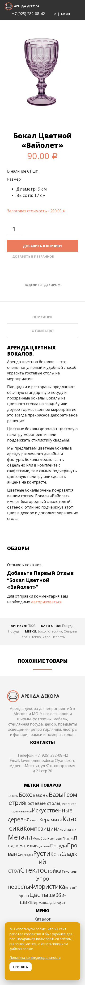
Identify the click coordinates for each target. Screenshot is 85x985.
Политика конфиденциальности (35, 957)
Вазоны (41, 795)
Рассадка (26, 855)
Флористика (47, 886)
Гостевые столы (42, 803)
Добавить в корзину (42, 246)
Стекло (35, 637)
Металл (20, 836)
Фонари (70, 887)
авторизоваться (46, 601)
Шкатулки (49, 903)
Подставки (42, 846)
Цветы (38, 894)
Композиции (40, 828)
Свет (57, 854)
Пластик (68, 838)
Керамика (50, 819)
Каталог (42, 919)
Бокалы (13, 796)
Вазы (56, 794)
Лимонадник (66, 830)
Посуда (67, 625)
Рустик (43, 853)
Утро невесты (53, 637)
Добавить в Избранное (33, 256)
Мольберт (40, 838)
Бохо (42, 631)
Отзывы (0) (43, 330)
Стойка (52, 870)
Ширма (36, 902)
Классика (54, 631)
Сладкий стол (42, 862)
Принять (20, 967)
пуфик (60, 902)
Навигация (55, 838)
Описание (42, 316)
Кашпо (34, 820)
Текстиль (69, 871)
